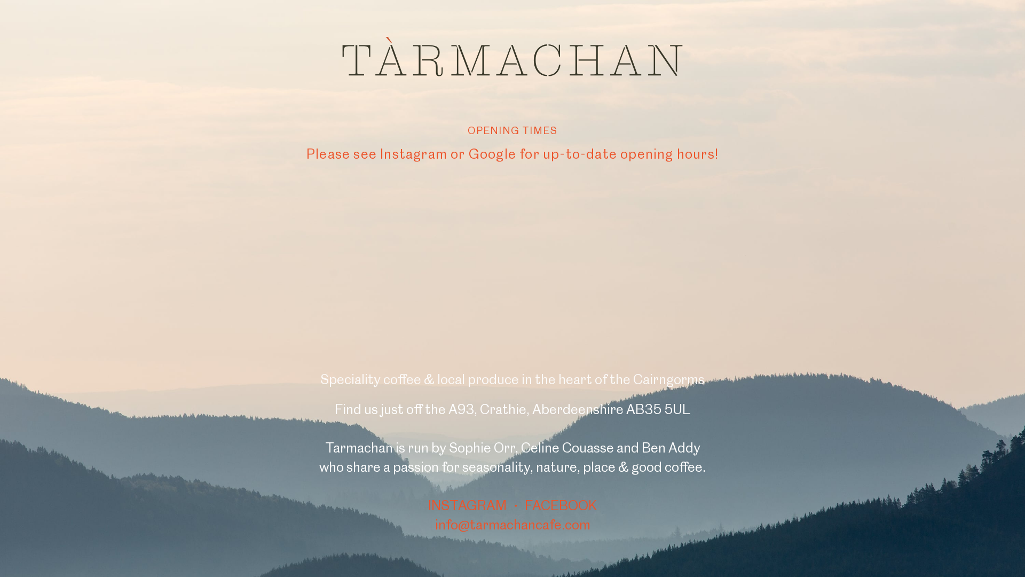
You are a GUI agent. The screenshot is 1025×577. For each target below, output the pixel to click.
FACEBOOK (561, 505)
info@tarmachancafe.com (512, 525)
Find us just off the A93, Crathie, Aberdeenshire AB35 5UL (512, 409)
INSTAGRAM (467, 505)
